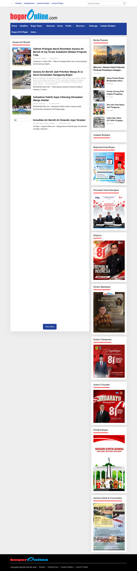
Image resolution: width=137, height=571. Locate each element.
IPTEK (58, 80)
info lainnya (51, 80)
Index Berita (42, 80)
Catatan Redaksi (67, 567)
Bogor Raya (61, 78)
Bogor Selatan (43, 123)
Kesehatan (79, 80)
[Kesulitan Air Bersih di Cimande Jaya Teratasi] (48, 129)
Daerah (68, 78)
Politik (80, 82)
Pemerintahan (66, 82)
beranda (36, 78)
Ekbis (78, 78)
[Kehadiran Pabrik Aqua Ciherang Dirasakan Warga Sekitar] (65, 109)
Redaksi (42, 567)
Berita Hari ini (43, 78)
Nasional (58, 82)
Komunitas (50, 82)
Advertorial (36, 58)
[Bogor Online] (33, 14)
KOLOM (44, 82)
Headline (43, 58)
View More (49, 326)
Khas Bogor (37, 82)
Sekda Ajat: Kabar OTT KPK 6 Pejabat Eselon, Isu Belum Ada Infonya (114, 119)
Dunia (73, 78)
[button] (124, 3)
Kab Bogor (72, 80)
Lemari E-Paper (82, 567)
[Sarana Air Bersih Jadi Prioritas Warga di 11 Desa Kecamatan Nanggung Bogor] (47, 89)
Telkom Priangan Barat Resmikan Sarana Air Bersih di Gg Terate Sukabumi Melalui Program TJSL (60, 51)
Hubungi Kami (53, 567)
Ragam (35, 84)
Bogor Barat (53, 78)
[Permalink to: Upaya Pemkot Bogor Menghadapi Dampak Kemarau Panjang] (99, 82)
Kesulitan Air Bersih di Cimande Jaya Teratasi (59, 120)
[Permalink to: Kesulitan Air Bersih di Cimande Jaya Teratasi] (21, 219)
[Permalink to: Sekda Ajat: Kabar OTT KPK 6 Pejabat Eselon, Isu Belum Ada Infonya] (99, 122)
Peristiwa (74, 82)
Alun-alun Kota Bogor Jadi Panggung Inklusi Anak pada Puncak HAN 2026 (116, 106)
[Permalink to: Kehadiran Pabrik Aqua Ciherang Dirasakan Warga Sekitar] (21, 104)
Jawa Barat (64, 80)
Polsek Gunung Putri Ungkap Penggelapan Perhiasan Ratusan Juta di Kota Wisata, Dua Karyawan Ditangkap (115, 92)
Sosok (41, 84)
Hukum (35, 80)
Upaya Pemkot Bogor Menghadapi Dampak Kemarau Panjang (115, 79)
